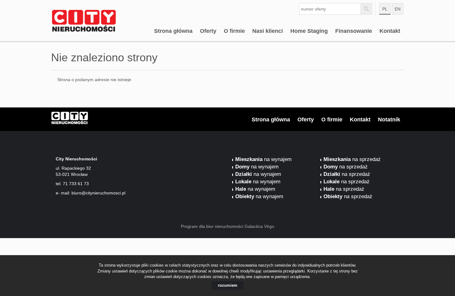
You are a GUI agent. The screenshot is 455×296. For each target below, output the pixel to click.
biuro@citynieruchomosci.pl (98, 192)
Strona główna (173, 31)
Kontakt (389, 31)
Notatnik (389, 119)
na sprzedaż (352, 159)
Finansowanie (353, 31)
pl (385, 9)
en (398, 9)
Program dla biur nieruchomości (213, 226)
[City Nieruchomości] (99, 12)
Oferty (208, 31)
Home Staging (309, 31)
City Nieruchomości (99, 119)
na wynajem (263, 159)
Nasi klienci (267, 31)
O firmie (234, 31)
